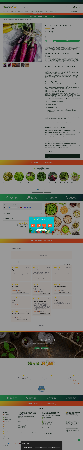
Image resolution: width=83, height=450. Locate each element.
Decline (53, 447)
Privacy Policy (42, 444)
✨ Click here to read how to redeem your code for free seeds (41, 230)
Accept (41, 447)
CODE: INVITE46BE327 (41, 226)
